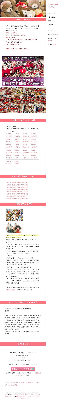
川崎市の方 (9, 158)
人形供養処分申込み (30, 382)
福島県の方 (9, 141)
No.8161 (17, 134)
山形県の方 (26, 136)
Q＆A (50, 30)
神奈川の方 (34, 136)
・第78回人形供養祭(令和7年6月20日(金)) (17, 198)
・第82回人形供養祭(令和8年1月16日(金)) (17, 189)
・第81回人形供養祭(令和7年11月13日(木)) (17, 191)
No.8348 (8, 155)
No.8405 (25, 155)
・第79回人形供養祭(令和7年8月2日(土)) (16, 196)
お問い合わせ (53, 34)
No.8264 (8, 144)
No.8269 (17, 144)
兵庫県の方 (17, 141)
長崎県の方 (17, 163)
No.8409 (33, 155)
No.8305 (8, 150)
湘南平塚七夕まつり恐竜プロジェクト (23, 396)
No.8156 (8, 134)
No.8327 (33, 150)
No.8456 (17, 161)
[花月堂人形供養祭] (5, 91)
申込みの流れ (52, 17)
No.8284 (25, 144)
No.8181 (33, 134)
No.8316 (25, 150)
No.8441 (8, 161)
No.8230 (33, 139)
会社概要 (52, 44)
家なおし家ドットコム (24, 398)
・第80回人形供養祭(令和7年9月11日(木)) (17, 194)
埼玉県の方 (34, 152)
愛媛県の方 (17, 136)
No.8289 (33, 144)
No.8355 (17, 155)
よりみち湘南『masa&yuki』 (24, 394)
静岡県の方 (17, 147)
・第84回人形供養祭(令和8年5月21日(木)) (17, 185)
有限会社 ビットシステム (10, 396)
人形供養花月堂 (11, 289)
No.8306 (17, 150)
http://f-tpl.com (36, 393)
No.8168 (25, 134)
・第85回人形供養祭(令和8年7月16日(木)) (17, 182)
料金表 (51, 20)
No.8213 (17, 139)
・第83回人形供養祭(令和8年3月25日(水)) (17, 187)
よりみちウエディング (35, 394)
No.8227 (25, 139)
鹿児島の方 (34, 141)
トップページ (52, 13)
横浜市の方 (26, 147)
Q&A (24, 364)
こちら (26, 48)
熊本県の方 (9, 136)
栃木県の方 (9, 147)
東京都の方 (26, 141)
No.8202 (8, 139)
